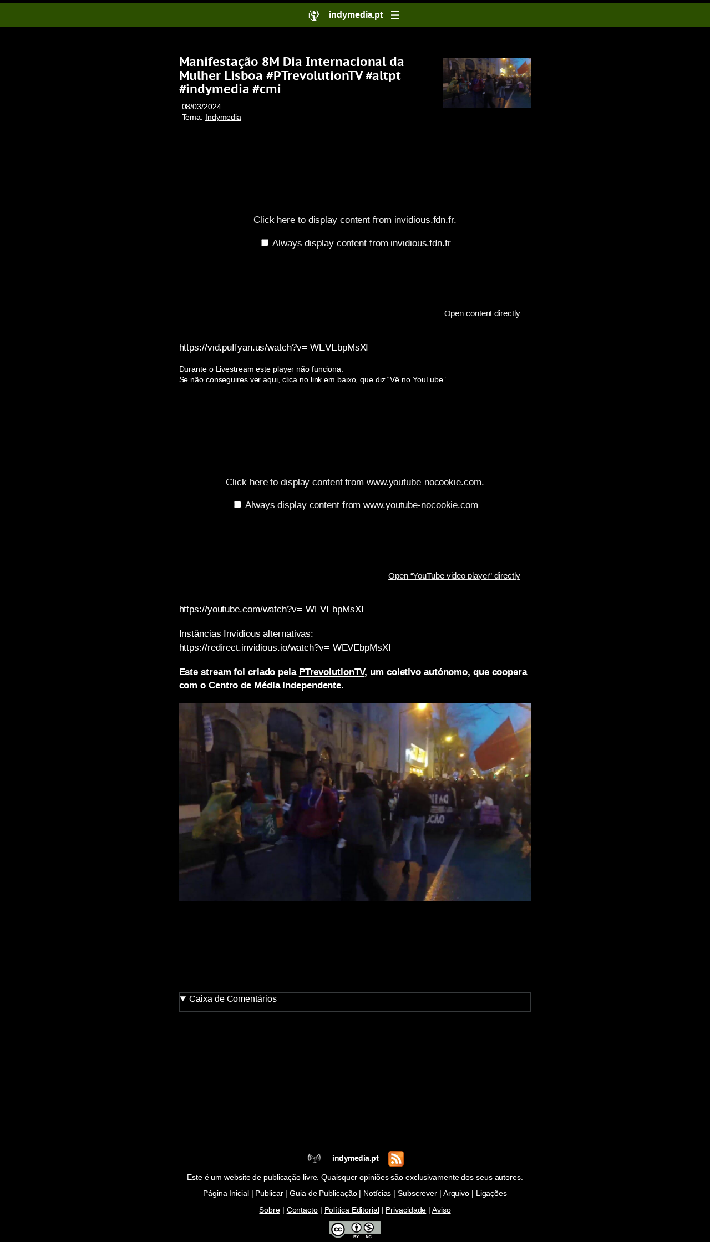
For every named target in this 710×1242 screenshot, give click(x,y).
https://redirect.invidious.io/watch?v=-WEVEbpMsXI (285, 647)
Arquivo (456, 1193)
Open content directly (482, 313)
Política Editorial (351, 1210)
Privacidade (406, 1210)
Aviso (441, 1210)
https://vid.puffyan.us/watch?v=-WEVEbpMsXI (274, 347)
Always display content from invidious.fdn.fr (361, 243)
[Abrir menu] (395, 15)
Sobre (269, 1210)
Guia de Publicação (323, 1193)
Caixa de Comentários (232, 998)
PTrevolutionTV (332, 671)
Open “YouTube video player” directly (454, 575)
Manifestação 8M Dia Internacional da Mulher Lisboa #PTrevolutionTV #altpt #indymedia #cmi (291, 75)
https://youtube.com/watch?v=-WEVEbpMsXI (271, 609)
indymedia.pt (355, 1158)
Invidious (242, 633)
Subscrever (417, 1193)
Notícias (377, 1193)
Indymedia (223, 117)
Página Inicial (226, 1193)
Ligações (491, 1193)
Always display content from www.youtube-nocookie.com (361, 504)
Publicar (269, 1193)
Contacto (302, 1210)
